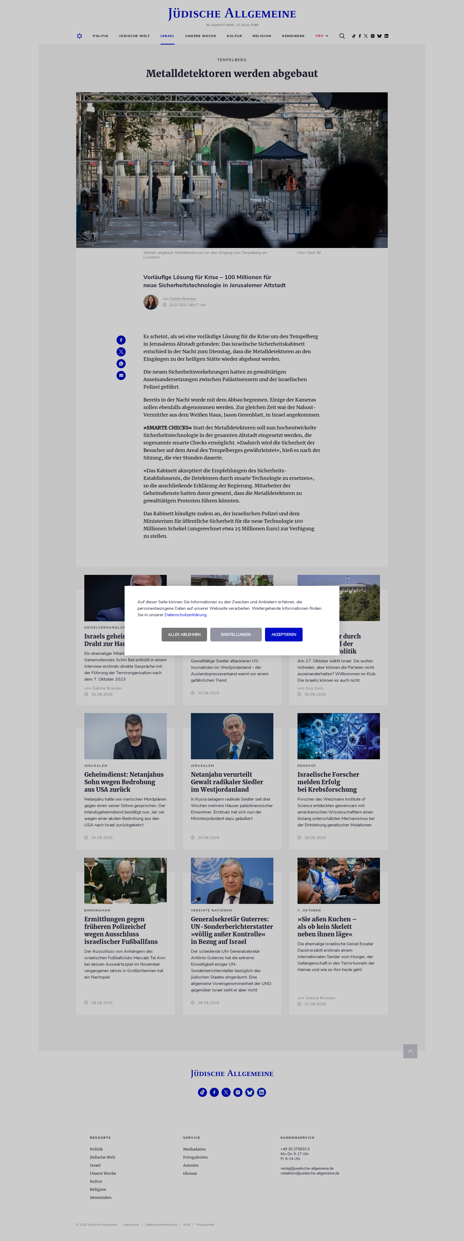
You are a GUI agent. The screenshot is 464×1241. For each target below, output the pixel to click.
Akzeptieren (283, 634)
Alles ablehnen (184, 634)
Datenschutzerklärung (185, 615)
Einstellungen (236, 634)
